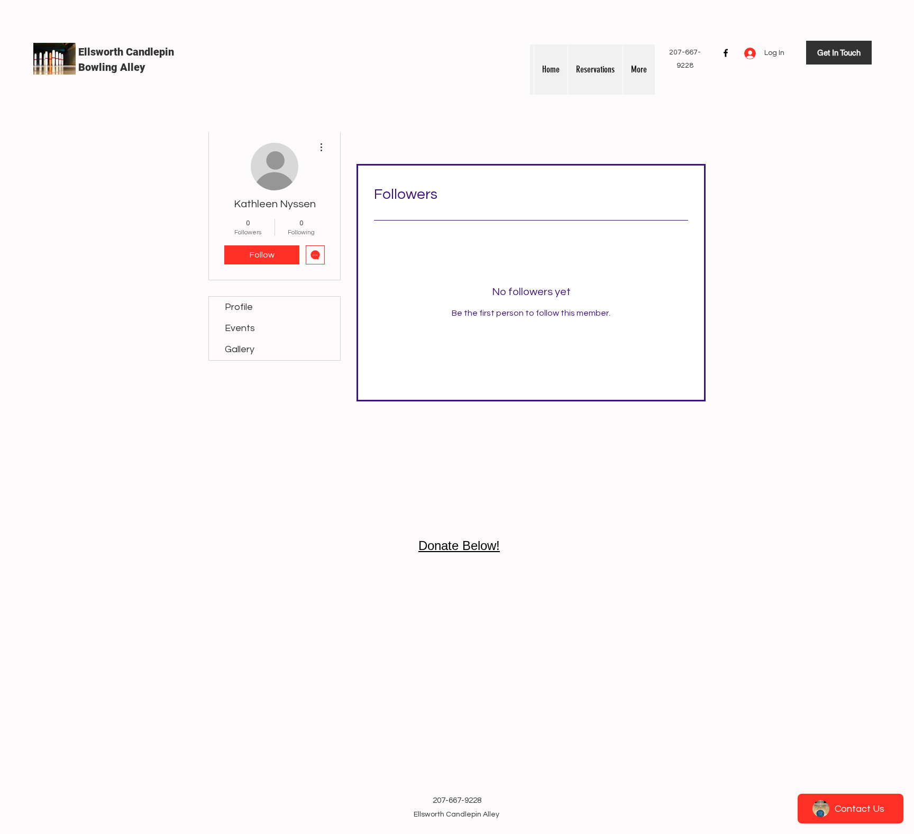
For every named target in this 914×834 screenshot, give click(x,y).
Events (240, 328)
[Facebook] (725, 53)
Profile (239, 307)
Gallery (239, 349)
